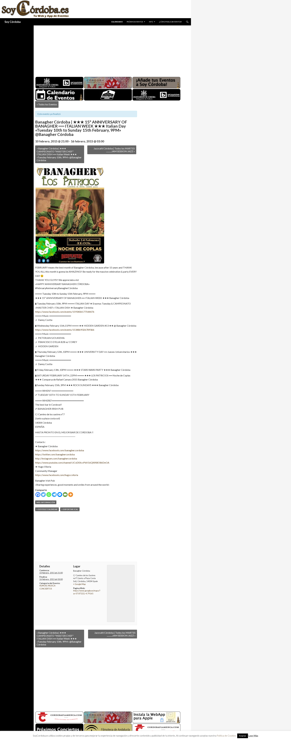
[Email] (65, 494)
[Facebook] (37, 494)
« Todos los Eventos (47, 104)
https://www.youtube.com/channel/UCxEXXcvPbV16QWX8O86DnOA (72, 462)
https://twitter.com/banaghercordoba (55, 454)
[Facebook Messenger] (59, 494)
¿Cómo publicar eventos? (170, 22)
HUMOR (43, 585)
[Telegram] (54, 494)
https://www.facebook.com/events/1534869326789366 (64, 329)
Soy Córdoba (13, 21)
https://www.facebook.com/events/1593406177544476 (64, 311)
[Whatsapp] (48, 494)
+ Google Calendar (47, 509)
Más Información (46, 502)
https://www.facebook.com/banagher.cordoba (59, 450)
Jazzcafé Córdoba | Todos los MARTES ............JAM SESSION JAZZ (114, 150)
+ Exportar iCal (70, 509)
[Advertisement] (109, 50)
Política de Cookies (226, 738)
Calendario (117, 22)
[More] (70, 494)
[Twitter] (43, 494)
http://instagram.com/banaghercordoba (56, 458)
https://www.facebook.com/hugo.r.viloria (56, 475)
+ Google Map (79, 584)
